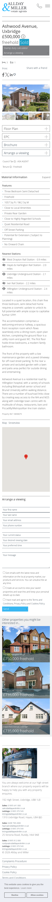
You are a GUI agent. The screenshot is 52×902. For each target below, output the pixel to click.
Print (4, 68)
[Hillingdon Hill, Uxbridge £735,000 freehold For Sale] (26, 680)
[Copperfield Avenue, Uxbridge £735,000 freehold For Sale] (26, 716)
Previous (4, 98)
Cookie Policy (9, 872)
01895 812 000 (14, 840)
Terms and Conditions (14, 877)
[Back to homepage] (16, 7)
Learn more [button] (26, 888)
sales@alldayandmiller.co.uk (13, 808)
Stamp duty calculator (16, 48)
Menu (47, 6)
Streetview (14, 422)
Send (6, 608)
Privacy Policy (20, 603)
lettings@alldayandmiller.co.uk (14, 814)
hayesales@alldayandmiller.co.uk (15, 826)
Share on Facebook (3, 75)
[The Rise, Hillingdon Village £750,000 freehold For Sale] (26, 644)
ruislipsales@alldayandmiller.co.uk (16, 843)
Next (47, 98)
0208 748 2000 (14, 823)
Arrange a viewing (13, 52)
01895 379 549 (17, 811)
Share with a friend (37, 68)
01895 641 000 (14, 805)
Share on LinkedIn (11, 75)
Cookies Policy (38, 603)
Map (4, 422)
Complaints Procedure (14, 861)
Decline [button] (14, 895)
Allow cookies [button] (37, 895)
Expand (46, 177)
